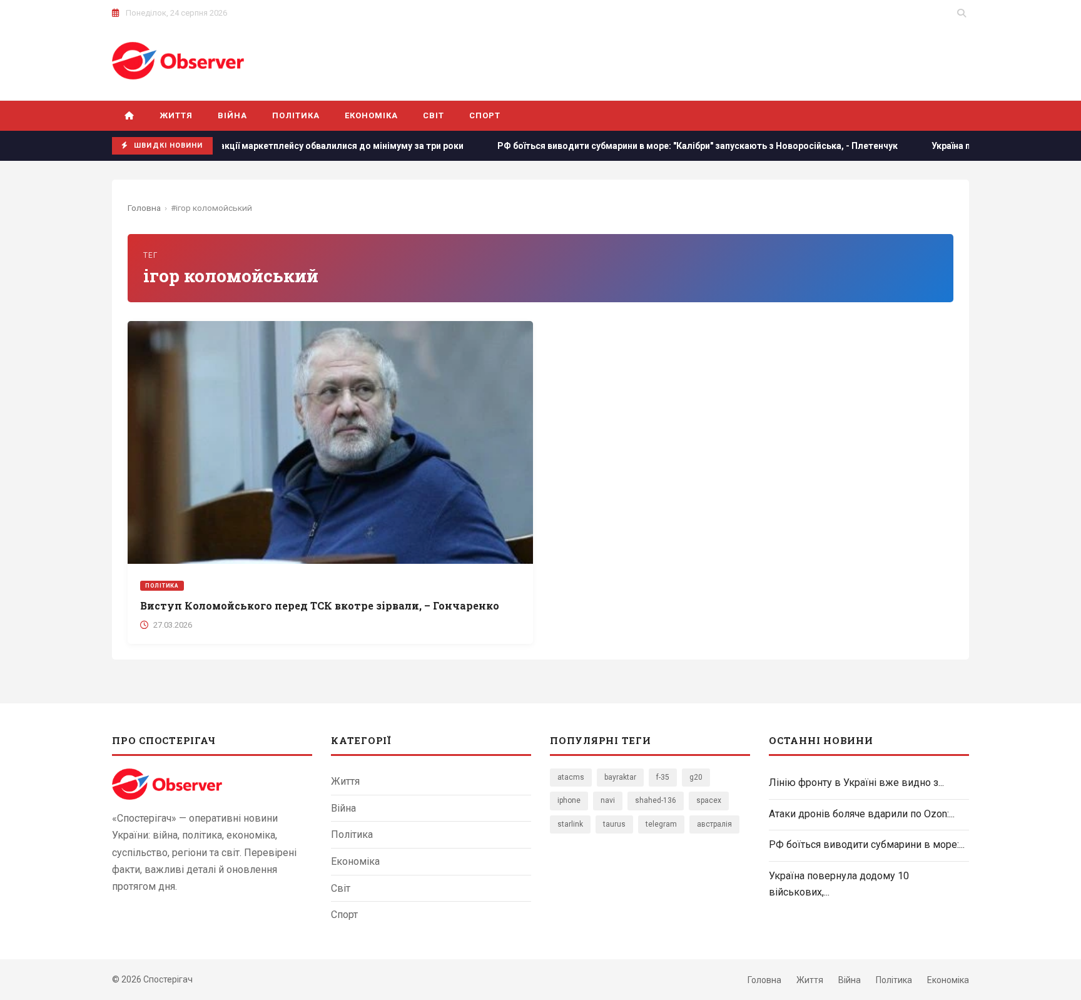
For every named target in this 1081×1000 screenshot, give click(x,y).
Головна (144, 208)
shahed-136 (655, 800)
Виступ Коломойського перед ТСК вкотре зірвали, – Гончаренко (319, 605)
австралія (714, 824)
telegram (661, 824)
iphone (569, 800)
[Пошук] (961, 13)
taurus (614, 824)
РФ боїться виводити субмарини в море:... (867, 844)
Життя (176, 115)
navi (608, 800)
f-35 (662, 777)
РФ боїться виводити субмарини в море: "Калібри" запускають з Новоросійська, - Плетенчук (656, 146)
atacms (570, 777)
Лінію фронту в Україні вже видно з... (856, 782)
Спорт (484, 115)
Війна (232, 115)
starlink (570, 824)
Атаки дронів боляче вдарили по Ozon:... (862, 814)
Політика (295, 115)
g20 (696, 777)
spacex (708, 800)
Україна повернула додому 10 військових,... (839, 884)
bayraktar (620, 777)
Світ (433, 115)
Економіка (371, 115)
